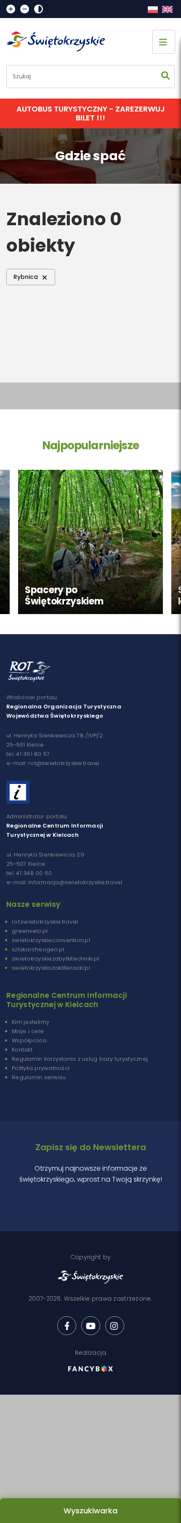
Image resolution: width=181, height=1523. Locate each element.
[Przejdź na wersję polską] (152, 9)
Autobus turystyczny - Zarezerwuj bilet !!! (90, 113)
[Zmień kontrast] (38, 9)
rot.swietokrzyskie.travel (45, 922)
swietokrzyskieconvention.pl (51, 940)
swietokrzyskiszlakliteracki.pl (51, 968)
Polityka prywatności (40, 1068)
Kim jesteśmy (30, 1022)
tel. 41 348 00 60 (29, 873)
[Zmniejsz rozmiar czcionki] (24, 9)
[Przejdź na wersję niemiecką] (167, 9)
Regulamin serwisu (39, 1077)
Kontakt (22, 1050)
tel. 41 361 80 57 (28, 754)
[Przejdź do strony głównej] (59, 41)
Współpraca (29, 1040)
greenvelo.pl (30, 931)
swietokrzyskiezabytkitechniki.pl (55, 959)
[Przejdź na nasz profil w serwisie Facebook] (66, 1325)
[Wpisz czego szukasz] (165, 76)
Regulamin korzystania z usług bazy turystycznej (80, 1059)
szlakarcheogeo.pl (38, 949)
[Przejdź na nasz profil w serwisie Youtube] (90, 1325)
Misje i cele (28, 1031)
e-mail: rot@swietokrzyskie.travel (52, 763)
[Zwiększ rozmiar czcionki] (10, 9)
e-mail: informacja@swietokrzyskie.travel (64, 882)
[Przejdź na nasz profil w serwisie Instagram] (114, 1325)
